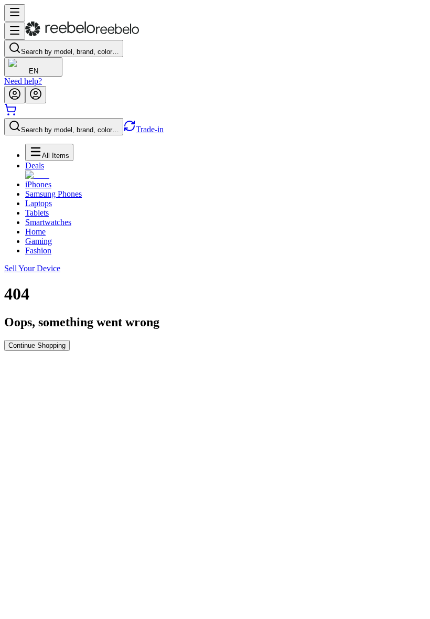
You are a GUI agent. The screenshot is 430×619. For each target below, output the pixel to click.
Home (35, 231)
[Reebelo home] (82, 33)
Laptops (38, 203)
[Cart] (10, 113)
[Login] (14, 94)
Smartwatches (48, 222)
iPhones (38, 184)
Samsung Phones (53, 193)
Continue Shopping (37, 345)
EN (33, 71)
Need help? (23, 81)
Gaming (38, 241)
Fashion (38, 250)
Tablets (37, 212)
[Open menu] (14, 13)
